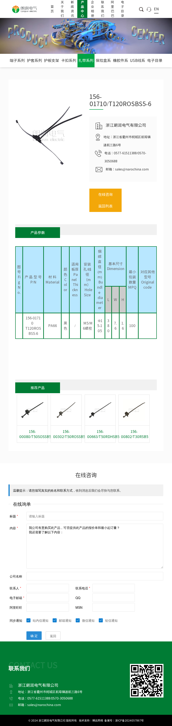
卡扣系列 (68, 60)
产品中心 (82, 9)
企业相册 (92, 9)
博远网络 (97, 720)
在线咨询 (105, 194)
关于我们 (62, 9)
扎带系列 (86, 60)
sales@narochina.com (132, 169)
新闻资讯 (72, 9)
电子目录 (122, 9)
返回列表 (105, 206)
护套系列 (34, 60)
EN (156, 9)
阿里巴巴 (112, 9)
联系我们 (102, 9)
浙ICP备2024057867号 (129, 720)
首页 (52, 9)
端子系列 (17, 60)
